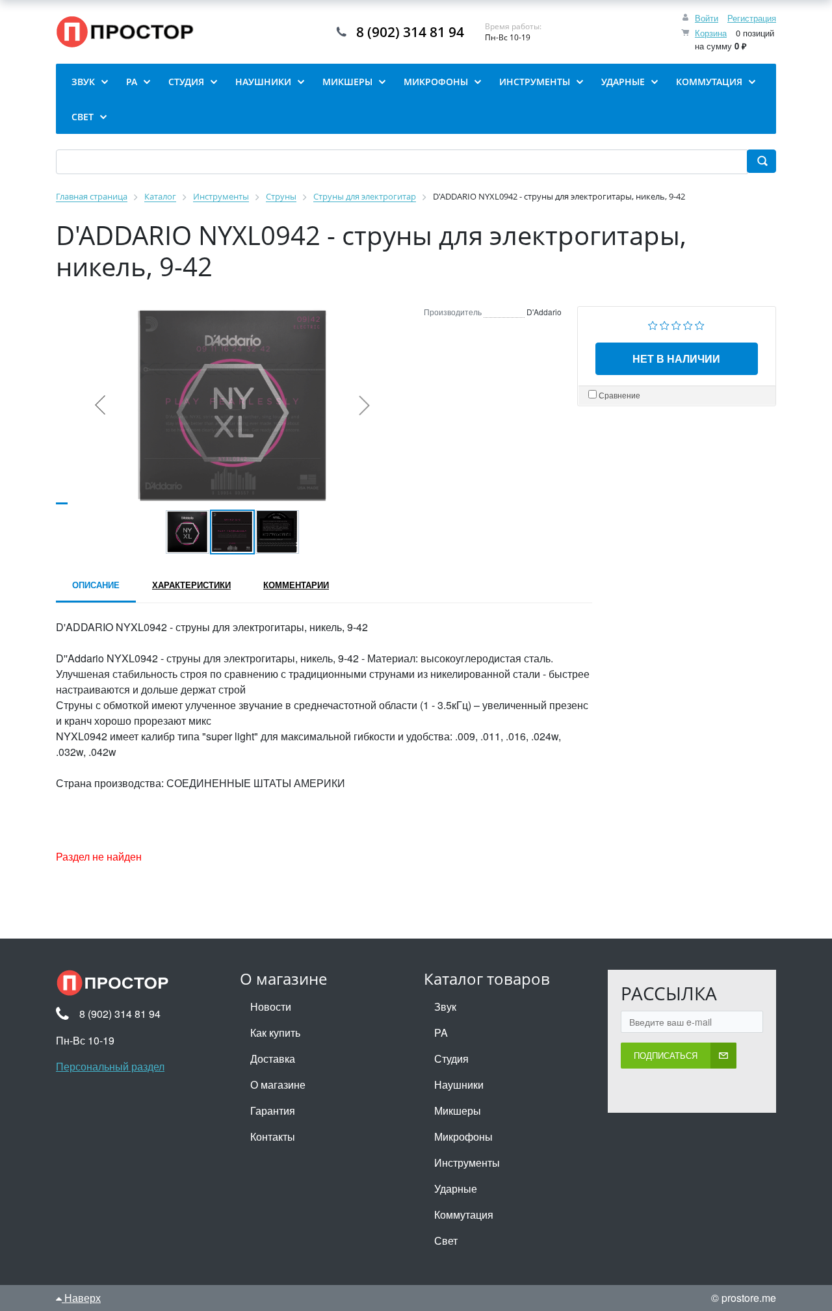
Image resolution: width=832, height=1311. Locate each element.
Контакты (272, 1136)
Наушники (459, 1084)
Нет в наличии (676, 358)
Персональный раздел (110, 1066)
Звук (445, 1006)
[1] (653, 324)
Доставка (272, 1058)
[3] (676, 324)
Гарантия (272, 1110)
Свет (446, 1240)
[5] (700, 324)
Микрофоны (463, 1136)
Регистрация (751, 18)
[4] (688, 324)
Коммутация (463, 1214)
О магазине (278, 1084)
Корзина (711, 33)
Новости (270, 1006)
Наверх (81, 1297)
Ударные (455, 1188)
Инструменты (467, 1162)
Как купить (275, 1032)
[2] (665, 324)
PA (441, 1032)
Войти (706, 18)
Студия (451, 1058)
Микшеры (457, 1110)
